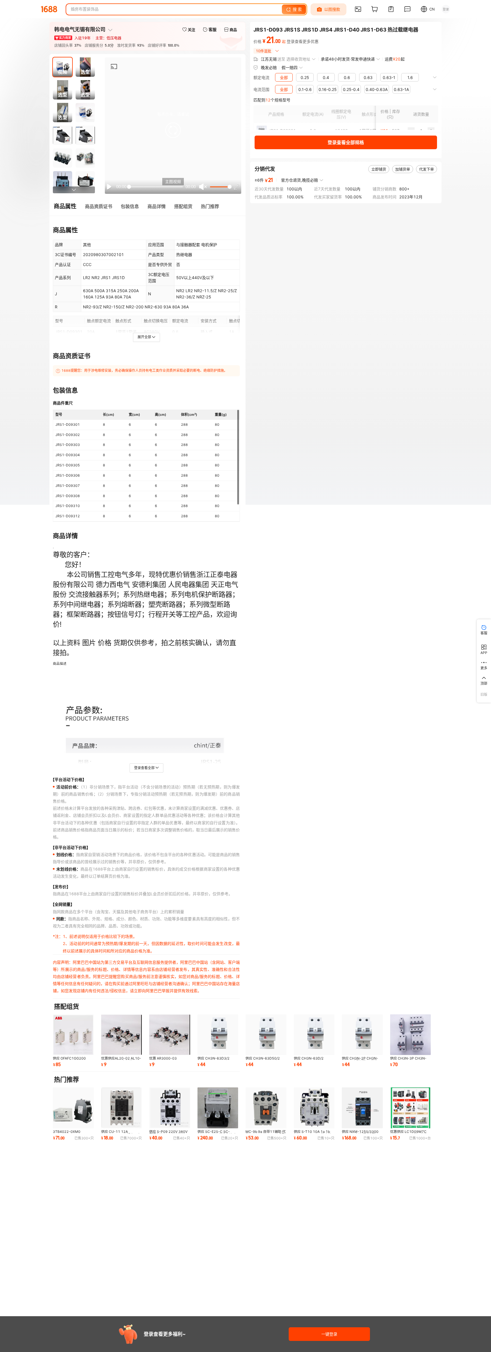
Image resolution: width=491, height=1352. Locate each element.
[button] (173, 130)
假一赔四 (289, 67)
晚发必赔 (269, 67)
